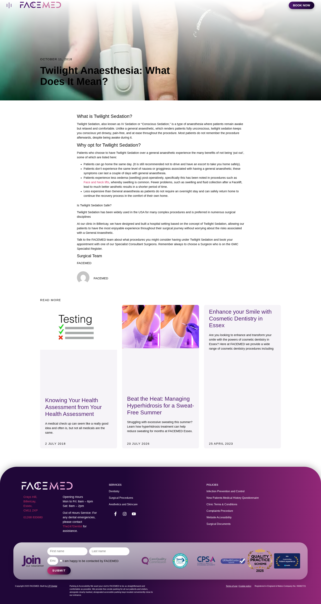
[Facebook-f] (115, 514)
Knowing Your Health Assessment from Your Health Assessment (73, 407)
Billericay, (29, 501)
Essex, (27, 506)
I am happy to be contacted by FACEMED (91, 560)
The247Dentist (72, 526)
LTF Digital (52, 586)
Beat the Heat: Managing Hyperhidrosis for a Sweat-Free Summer (160, 405)
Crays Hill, (30, 497)
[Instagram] (125, 514)
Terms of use (231, 586)
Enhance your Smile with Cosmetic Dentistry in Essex (240, 318)
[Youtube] (134, 514)
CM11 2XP (30, 510)
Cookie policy (245, 586)
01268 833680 (33, 517)
